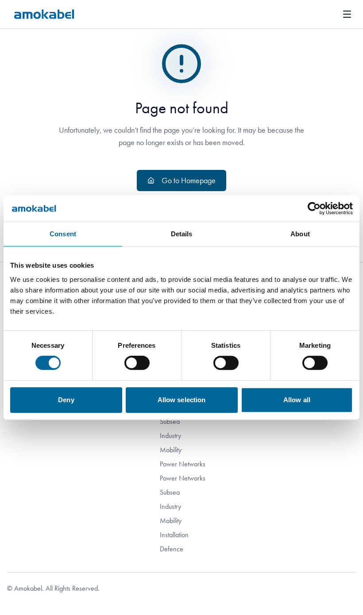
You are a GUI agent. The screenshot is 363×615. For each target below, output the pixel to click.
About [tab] (300, 234)
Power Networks (182, 464)
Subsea (170, 421)
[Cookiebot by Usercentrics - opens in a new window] (314, 208)
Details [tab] (182, 234)
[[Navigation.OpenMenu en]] (347, 14)
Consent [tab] (63, 234)
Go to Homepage (189, 180)
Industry (170, 435)
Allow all (296, 400)
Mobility (171, 450)
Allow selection (182, 400)
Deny (66, 400)
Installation (174, 534)
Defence (171, 549)
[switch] (137, 363)
